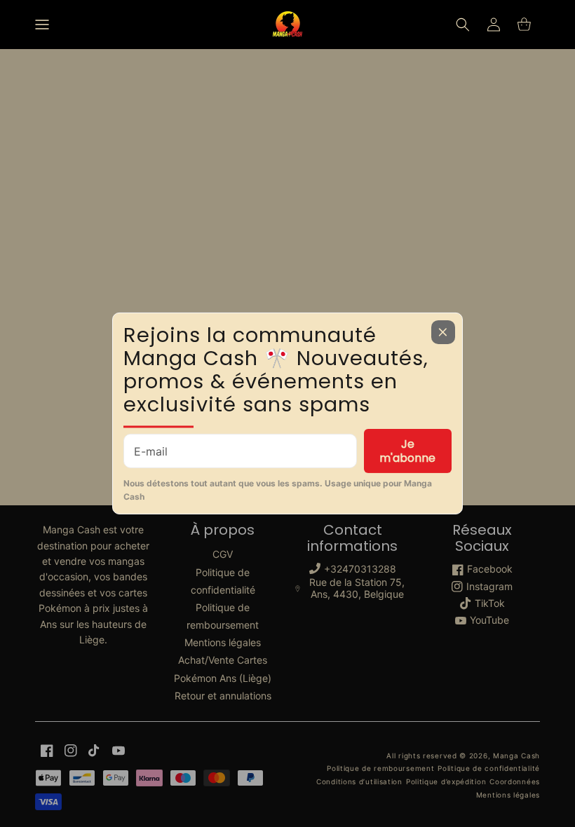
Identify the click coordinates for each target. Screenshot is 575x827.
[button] (42, 24)
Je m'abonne (407, 450)
